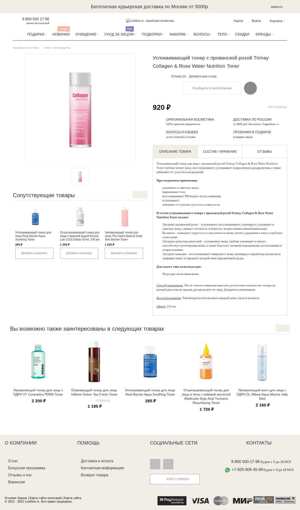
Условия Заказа (16, 498)
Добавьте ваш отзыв (202, 76)
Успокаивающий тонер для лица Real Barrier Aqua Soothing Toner (33, 236)
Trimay (230, 163)
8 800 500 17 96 (35, 19)
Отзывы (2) (178, 76)
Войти (256, 21)
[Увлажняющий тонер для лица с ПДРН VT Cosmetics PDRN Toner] (38, 361)
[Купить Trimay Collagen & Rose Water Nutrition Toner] (80, 176)
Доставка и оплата (97, 461)
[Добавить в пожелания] (250, 88)
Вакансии (16, 482)
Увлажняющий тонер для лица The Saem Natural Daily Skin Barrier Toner (123, 236)
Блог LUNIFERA (178, 479)
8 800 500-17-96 (245, 461)
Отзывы (264, 151)
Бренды (263, 34)
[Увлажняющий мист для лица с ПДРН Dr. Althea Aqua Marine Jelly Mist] (262, 361)
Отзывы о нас (20, 475)
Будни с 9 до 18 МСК (276, 462)
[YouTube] (168, 464)
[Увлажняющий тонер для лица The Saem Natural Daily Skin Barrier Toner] (125, 217)
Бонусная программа (26, 468)
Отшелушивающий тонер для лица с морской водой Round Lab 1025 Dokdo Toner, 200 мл (80, 236)
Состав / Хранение (220, 151)
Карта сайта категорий (45, 498)
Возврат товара (94, 475)
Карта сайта (72, 498)
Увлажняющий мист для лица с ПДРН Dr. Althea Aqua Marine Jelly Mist (262, 394)
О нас (13, 461)
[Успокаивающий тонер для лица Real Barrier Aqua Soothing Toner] (35, 217)
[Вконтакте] (155, 464)
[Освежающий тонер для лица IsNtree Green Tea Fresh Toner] (94, 361)
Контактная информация (102, 468)
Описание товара (175, 151)
